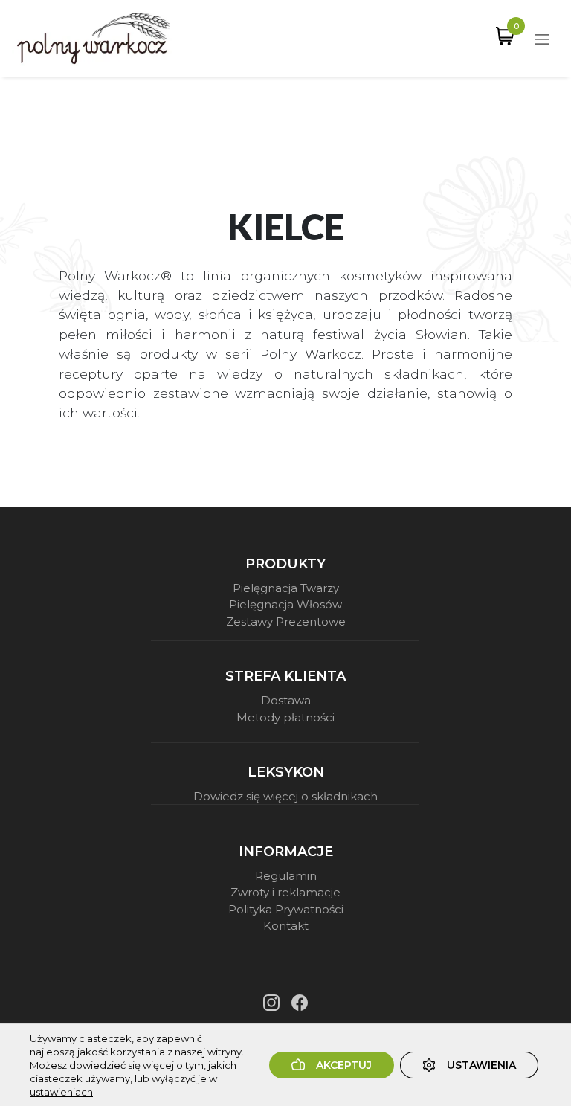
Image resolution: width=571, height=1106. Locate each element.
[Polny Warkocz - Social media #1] (271, 1002)
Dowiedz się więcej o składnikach (285, 796)
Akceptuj (344, 1065)
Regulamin (286, 876)
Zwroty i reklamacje (285, 892)
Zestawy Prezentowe (286, 621)
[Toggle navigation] (542, 38)
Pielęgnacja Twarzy (286, 588)
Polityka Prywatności (285, 909)
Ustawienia (481, 1065)
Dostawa (286, 700)
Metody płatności (285, 717)
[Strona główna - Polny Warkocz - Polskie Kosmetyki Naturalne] (93, 38)
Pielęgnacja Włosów (285, 604)
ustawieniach (61, 1092)
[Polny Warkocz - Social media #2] (300, 1002)
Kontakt (286, 926)
